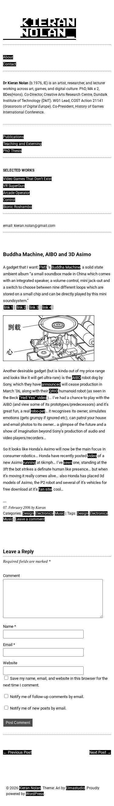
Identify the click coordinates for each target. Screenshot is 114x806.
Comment (11, 575)
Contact (9, 64)
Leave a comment (30, 519)
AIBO (76, 377)
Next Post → (100, 752)
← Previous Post (17, 752)
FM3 (43, 267)
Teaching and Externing (22, 144)
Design (28, 513)
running (29, 462)
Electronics (44, 513)
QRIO (53, 391)
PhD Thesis (12, 151)
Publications (13, 137)
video (92, 455)
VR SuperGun (14, 186)
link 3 (34, 307)
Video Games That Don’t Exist (27, 179)
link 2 (21, 307)
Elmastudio (75, 788)
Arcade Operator (16, 193)
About (8, 57)
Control (9, 200)
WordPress (35, 794)
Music (59, 513)
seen (68, 462)
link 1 (8, 307)
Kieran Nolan (30, 788)
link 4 (46, 307)
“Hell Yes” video (33, 397)
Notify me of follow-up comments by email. (47, 696)
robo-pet (38, 411)
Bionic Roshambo (17, 207)
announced (51, 384)
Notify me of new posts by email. (38, 708)
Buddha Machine (65, 267)
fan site (45, 489)
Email (9, 644)
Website (10, 663)
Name (9, 626)
